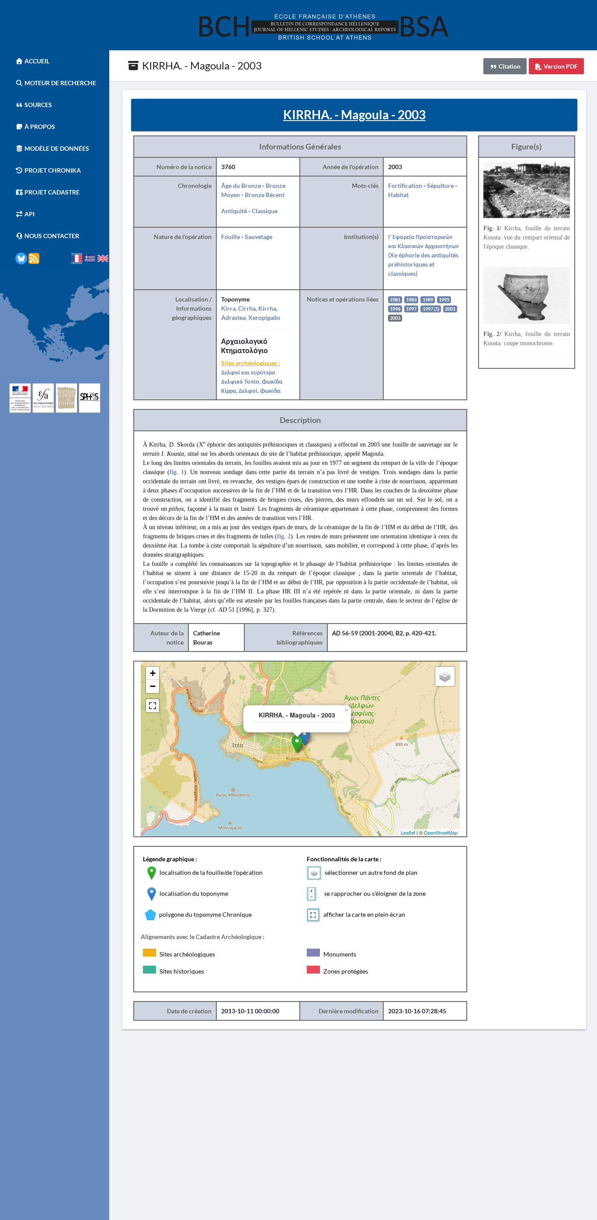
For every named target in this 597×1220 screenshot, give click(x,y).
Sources (37, 104)
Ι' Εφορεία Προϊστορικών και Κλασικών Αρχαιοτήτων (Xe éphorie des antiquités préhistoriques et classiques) (423, 255)
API (29, 214)
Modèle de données (56, 148)
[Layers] (445, 676)
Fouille (230, 236)
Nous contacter (51, 235)
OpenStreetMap (441, 832)
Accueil (36, 61)
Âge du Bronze (241, 185)
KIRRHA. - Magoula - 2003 (201, 65)
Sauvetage (258, 236)
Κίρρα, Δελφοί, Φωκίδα (251, 390)
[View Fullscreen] (152, 705)
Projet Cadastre (51, 192)
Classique (265, 211)
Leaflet (408, 832)
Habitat (398, 194)
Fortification (405, 185)
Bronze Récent (265, 194)
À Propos (39, 126)
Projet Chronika (52, 170)
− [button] (153, 686)
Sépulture (440, 185)
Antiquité (234, 211)
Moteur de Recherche (59, 83)
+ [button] (153, 673)
